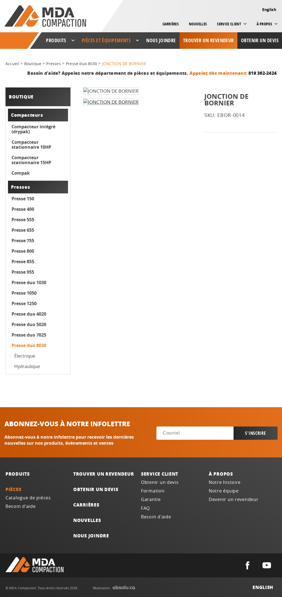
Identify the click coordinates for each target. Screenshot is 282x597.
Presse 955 (23, 272)
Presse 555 (23, 220)
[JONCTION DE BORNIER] (111, 102)
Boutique (33, 63)
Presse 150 (23, 199)
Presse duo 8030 (81, 63)
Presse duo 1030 (29, 282)
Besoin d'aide (21, 506)
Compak (21, 173)
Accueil (12, 63)
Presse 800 (23, 251)
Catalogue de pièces (28, 497)
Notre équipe (224, 491)
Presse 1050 (24, 293)
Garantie (151, 499)
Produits (18, 474)
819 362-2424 (262, 73)
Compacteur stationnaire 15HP (31, 160)
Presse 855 (23, 261)
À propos (221, 474)
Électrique (24, 356)
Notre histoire (225, 482)
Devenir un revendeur (234, 499)
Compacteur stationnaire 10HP (31, 144)
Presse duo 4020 (29, 314)
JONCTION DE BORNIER (124, 63)
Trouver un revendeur (208, 40)
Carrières (170, 23)
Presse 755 (23, 241)
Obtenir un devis (259, 40)
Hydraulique (27, 366)
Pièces (13, 489)
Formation (153, 491)
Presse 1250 (24, 303)
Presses (53, 63)
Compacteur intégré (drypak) (33, 129)
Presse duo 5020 (29, 324)
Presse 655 (23, 230)
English (269, 9)
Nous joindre (161, 40)
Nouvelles (198, 23)
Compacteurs (27, 115)
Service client (159, 474)
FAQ (145, 508)
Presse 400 (23, 209)
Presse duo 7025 (29, 335)
